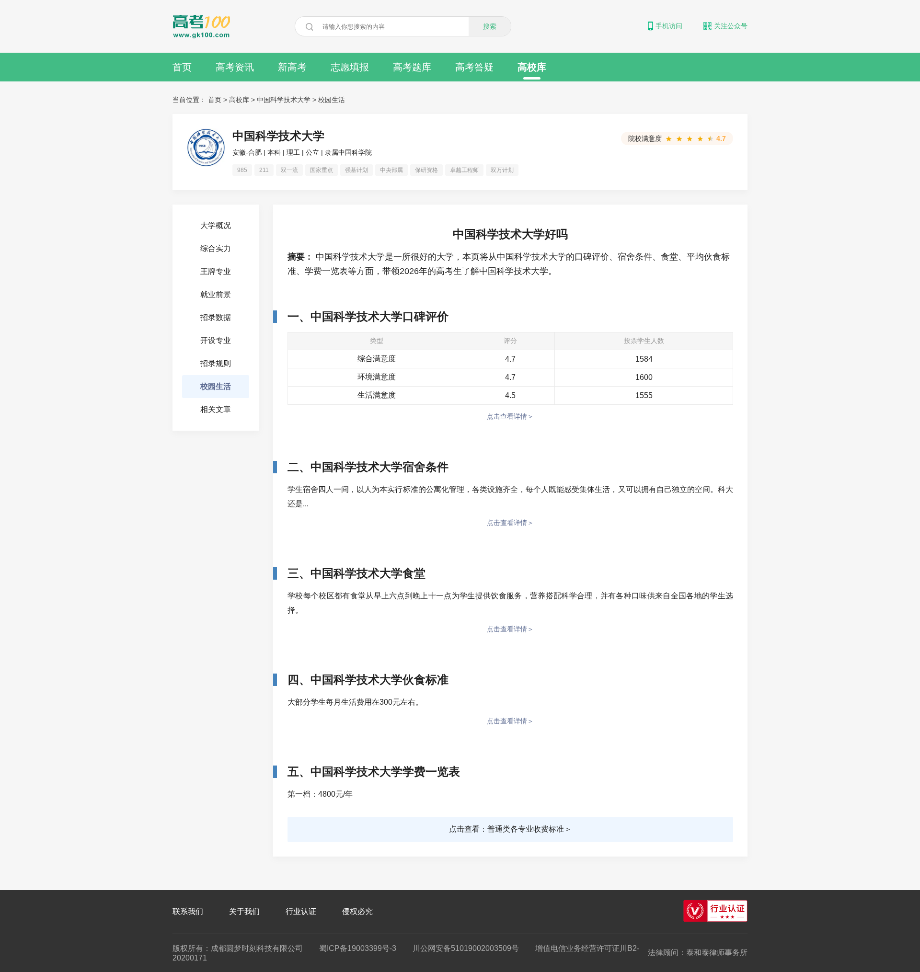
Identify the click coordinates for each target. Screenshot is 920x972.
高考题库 (412, 67)
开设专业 (215, 340)
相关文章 (215, 409)
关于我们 (244, 911)
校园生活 (331, 99)
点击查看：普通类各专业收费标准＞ (510, 829)
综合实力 (215, 248)
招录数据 (215, 317)
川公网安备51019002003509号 (466, 948)
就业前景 (215, 294)
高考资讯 (235, 67)
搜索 (489, 26)
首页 (182, 67)
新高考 (292, 67)
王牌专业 (215, 271)
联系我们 (187, 911)
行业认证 (301, 911)
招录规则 (215, 363)
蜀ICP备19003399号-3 (357, 948)
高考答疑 (474, 67)
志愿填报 (350, 67)
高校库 (532, 67)
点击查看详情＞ (510, 416)
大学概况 (215, 225)
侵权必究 (357, 911)
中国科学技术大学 (283, 99)
